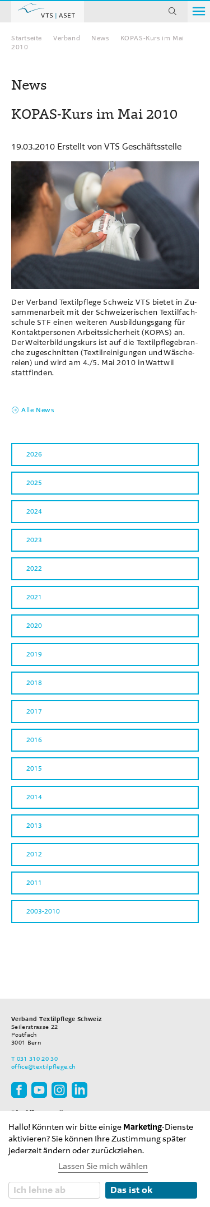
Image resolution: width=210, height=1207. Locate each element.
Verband (66, 38)
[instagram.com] (59, 1089)
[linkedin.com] (79, 1089)
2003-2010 (43, 911)
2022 (34, 568)
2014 (34, 797)
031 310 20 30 (37, 1058)
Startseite (26, 38)
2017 (34, 711)
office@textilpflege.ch (43, 1066)
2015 (34, 768)
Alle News (37, 410)
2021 (34, 597)
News (100, 38)
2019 (34, 654)
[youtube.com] (39, 1089)
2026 (34, 454)
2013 (34, 825)
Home (47, 11)
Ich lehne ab (39, 1190)
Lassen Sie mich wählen (103, 1166)
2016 (34, 740)
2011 (34, 883)
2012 (34, 854)
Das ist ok (131, 1190)
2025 (34, 483)
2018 (34, 683)
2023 (34, 540)
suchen (172, 11)
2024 (34, 511)
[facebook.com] (19, 1089)
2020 (34, 626)
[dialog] (105, 1159)
